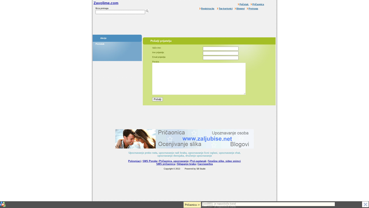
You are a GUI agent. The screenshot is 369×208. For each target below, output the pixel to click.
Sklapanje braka (186, 164)
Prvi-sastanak (198, 161)
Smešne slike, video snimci (224, 161)
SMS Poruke (150, 161)
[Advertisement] (184, 25)
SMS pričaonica (165, 164)
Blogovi (240, 8)
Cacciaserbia (205, 164)
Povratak (100, 44)
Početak (244, 4)
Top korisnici (226, 8)
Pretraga (253, 8)
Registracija (207, 8)
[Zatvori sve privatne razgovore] (3, 204)
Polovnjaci (134, 161)
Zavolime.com (106, 3)
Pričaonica (258, 4)
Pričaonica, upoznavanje (174, 161)
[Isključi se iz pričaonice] (365, 204)
